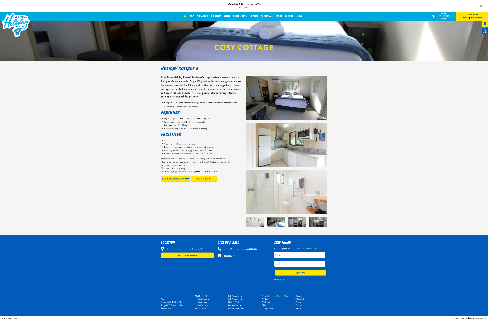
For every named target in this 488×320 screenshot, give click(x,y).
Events (279, 16)
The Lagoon (202, 16)
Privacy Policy (278, 279)
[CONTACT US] (485, 23)
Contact (289, 16)
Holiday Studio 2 (235, 302)
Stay (192, 16)
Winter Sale (266, 16)
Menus (299, 16)
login (15, 318)
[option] (286, 192)
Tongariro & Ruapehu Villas (172, 305)
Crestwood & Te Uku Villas (171, 302)
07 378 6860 (251, 248)
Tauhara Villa (166, 308)
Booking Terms (240, 16)
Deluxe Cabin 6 (234, 305)
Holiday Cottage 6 (202, 302)
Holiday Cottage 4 (202, 299)
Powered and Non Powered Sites (275, 296)
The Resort (216, 16)
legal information (7, 318)
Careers (254, 16)
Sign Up (300, 272)
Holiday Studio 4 (201, 305)
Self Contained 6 (235, 296)
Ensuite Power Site (235, 308)
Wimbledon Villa (201, 296)
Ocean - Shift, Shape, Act (477, 318)
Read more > (244, 7)
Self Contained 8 (201, 308)
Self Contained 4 (235, 299)
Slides (227, 16)
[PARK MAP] (485, 31)
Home (163, 296)
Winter (444, 16)
